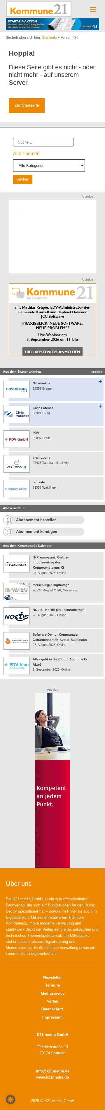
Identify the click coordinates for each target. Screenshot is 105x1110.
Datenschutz (52, 1009)
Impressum (52, 1017)
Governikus (41, 383)
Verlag (52, 1001)
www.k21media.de (52, 1077)
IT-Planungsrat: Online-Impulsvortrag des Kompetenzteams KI (51, 562)
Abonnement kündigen (36, 531)
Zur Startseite (27, 105)
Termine (52, 985)
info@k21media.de (52, 1071)
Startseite (49, 38)
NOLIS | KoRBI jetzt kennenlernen (59, 609)
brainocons (41, 457)
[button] (10, 1099)
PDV (36, 432)
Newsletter (52, 977)
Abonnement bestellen (36, 520)
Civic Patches (43, 408)
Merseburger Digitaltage (51, 585)
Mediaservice (52, 993)
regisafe (39, 482)
